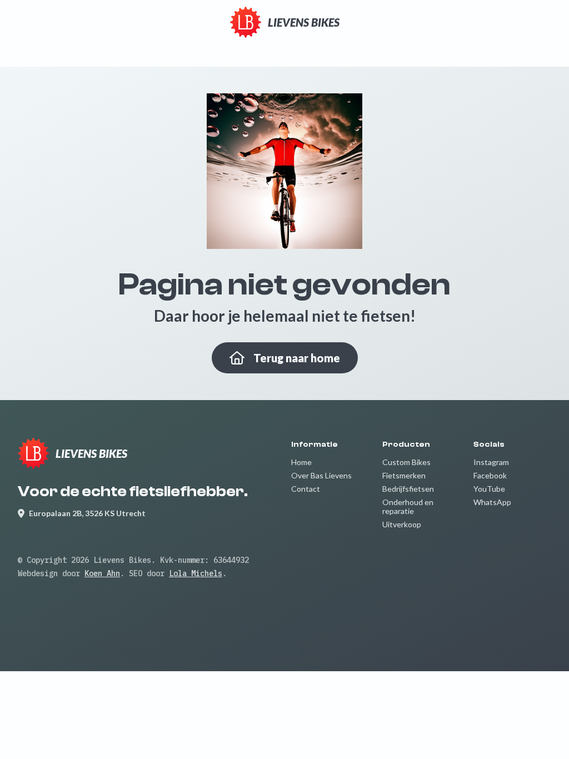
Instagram (491, 462)
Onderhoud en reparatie (407, 506)
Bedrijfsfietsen (408, 488)
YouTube (489, 488)
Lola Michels (195, 573)
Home (301, 462)
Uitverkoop (401, 524)
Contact (305, 488)
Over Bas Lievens (321, 475)
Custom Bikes (406, 462)
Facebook (490, 475)
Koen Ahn (102, 573)
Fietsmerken (404, 475)
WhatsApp (492, 502)
